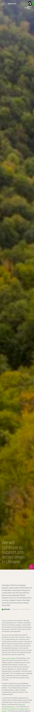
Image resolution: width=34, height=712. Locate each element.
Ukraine (7, 609)
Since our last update (8, 658)
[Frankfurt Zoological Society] (28, 5)
